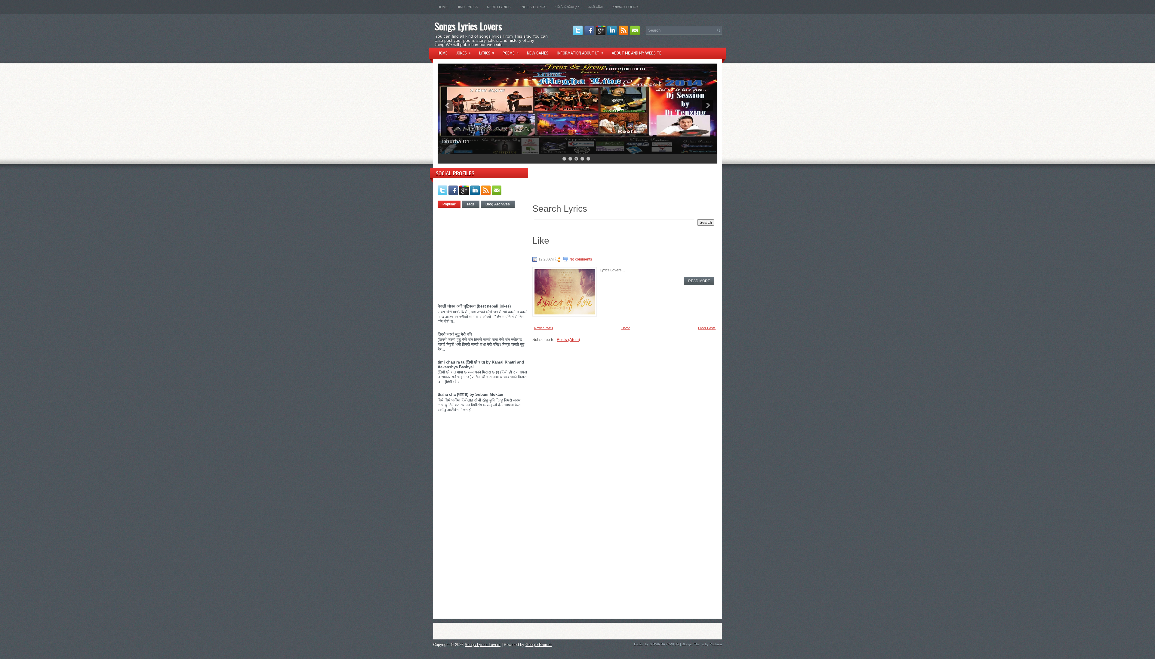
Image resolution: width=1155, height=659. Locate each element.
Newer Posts (543, 328)
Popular (449, 204)
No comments (580, 259)
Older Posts (707, 328)
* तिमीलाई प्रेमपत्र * (567, 7)
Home (443, 7)
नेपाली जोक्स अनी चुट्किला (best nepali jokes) (474, 306)
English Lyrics (532, 7)
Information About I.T (580, 53)
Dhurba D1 (456, 142)
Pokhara (716, 644)
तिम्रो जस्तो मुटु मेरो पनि (455, 334)
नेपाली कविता (595, 7)
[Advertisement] (488, 253)
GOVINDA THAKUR (664, 644)
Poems (511, 53)
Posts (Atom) (568, 339)
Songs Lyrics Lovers (468, 26)
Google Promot (538, 644)
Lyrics (486, 53)
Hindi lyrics (467, 7)
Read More (699, 281)
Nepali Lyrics (498, 7)
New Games (537, 53)
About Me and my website (636, 53)
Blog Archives (497, 204)
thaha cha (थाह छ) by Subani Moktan (470, 394)
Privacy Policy (624, 7)
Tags (471, 204)
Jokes (464, 53)
